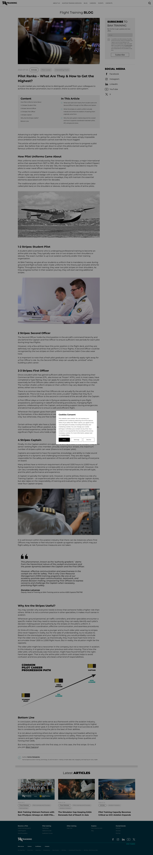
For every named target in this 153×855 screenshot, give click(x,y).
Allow (64, 439)
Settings (76, 439)
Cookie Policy (65, 435)
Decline (88, 439)
